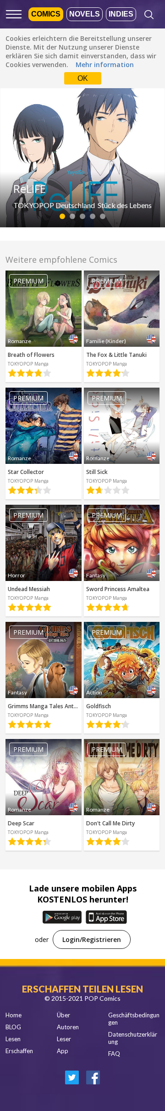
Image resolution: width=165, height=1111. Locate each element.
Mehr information (105, 64)
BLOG (13, 1027)
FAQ (114, 1053)
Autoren (68, 1027)
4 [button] (93, 216)
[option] (82, 155)
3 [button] (83, 216)
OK (82, 78)
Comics (45, 14)
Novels (84, 14)
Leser (64, 1039)
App (62, 1051)
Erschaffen (19, 1051)
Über (63, 1015)
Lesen (13, 1039)
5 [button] (103, 216)
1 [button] (62, 216)
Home (14, 1015)
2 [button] (73, 216)
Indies (121, 14)
